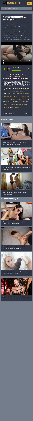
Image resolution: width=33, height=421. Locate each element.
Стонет (5, 104)
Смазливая (12, 104)
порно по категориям (19, 89)
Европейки (6, 107)
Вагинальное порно (10, 96)
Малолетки (7, 99)
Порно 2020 (11, 93)
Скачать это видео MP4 (16, 76)
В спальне (6, 101)
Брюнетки (15, 99)
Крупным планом (24, 96)
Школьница (24, 99)
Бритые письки (16, 101)
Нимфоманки (21, 104)
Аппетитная (15, 107)
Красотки (25, 101)
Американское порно (23, 93)
